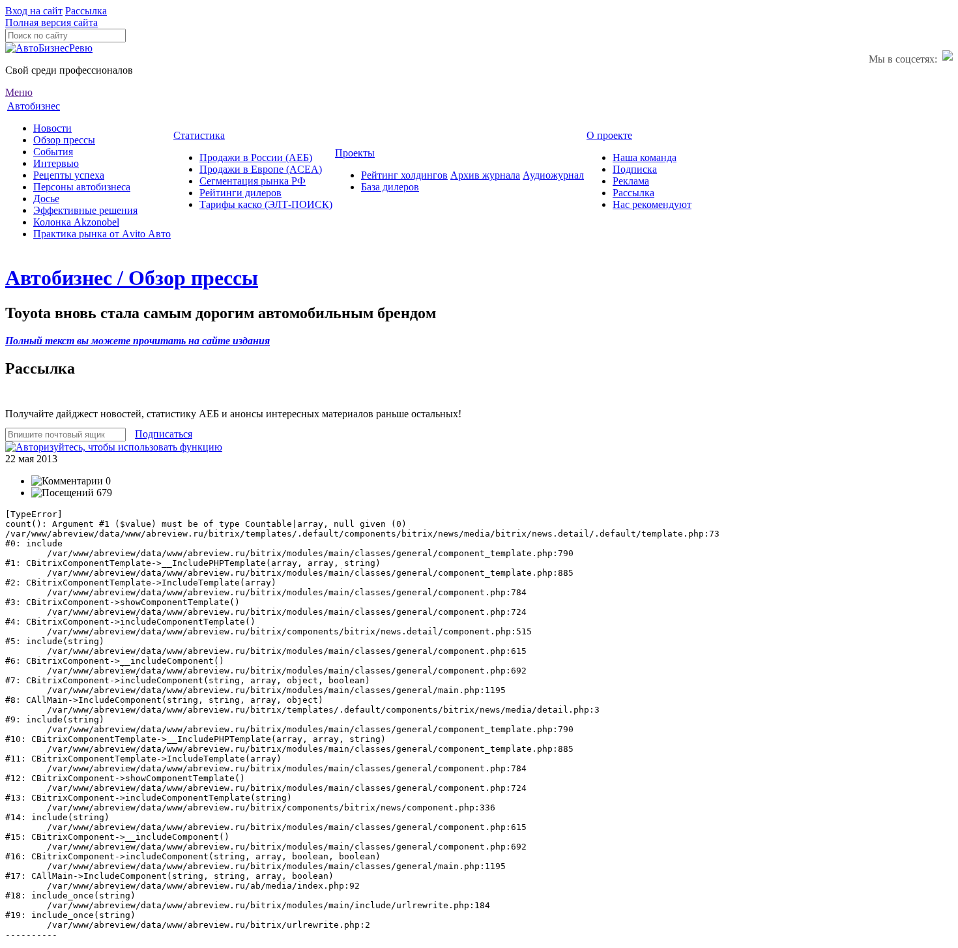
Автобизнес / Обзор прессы (131, 277)
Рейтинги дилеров (240, 192)
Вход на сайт (34, 10)
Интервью (56, 163)
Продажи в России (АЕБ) (255, 157)
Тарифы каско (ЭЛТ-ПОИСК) (265, 204)
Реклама (631, 180)
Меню (19, 92)
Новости (52, 128)
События (53, 151)
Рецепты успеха (68, 175)
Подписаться (163, 433)
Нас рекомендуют (652, 204)
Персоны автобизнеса (81, 186)
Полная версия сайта (51, 22)
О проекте (609, 135)
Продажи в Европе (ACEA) (260, 169)
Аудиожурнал (553, 175)
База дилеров (390, 186)
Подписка (635, 169)
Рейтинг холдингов (404, 175)
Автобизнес (33, 105)
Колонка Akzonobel (76, 222)
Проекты (355, 152)
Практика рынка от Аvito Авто (102, 233)
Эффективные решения (85, 210)
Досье (46, 198)
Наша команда (644, 157)
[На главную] (49, 47)
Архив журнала (485, 175)
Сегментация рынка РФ (252, 180)
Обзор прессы (64, 139)
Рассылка (86, 10)
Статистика (199, 135)
